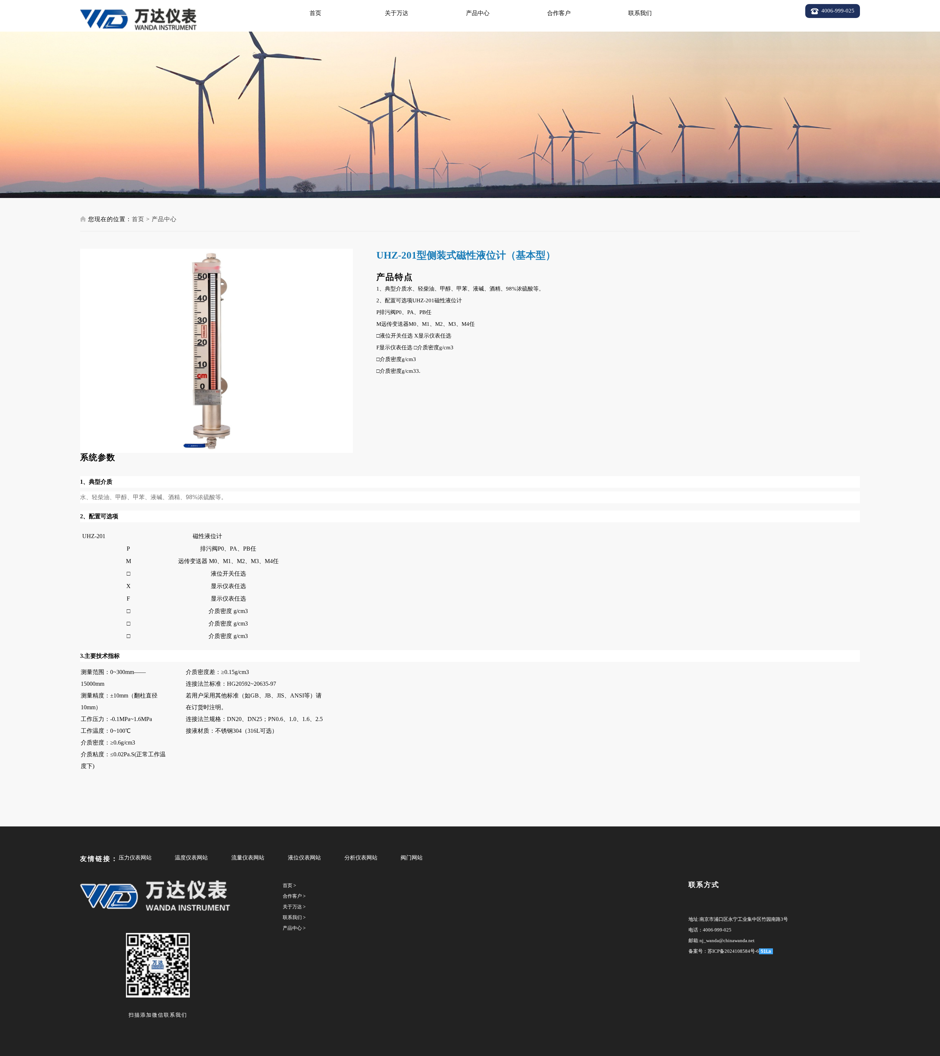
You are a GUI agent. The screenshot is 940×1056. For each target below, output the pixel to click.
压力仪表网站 (135, 858)
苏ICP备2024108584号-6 (733, 951)
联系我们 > (294, 917)
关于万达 (396, 13)
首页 (315, 13)
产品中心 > (294, 928)
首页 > (289, 885)
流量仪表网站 (247, 858)
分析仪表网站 (360, 858)
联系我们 (640, 13)
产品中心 (477, 13)
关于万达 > (294, 906)
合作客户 (559, 13)
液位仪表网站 (304, 858)
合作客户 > (294, 896)
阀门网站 (412, 858)
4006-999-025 (717, 930)
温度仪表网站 (191, 858)
